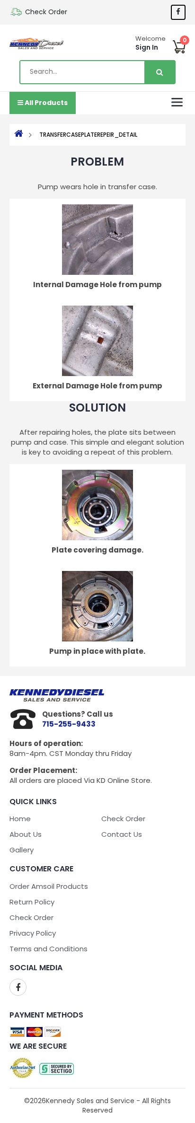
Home (20, 819)
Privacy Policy (32, 933)
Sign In (146, 47)
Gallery (21, 850)
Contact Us (121, 834)
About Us (25, 834)
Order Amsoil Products (48, 886)
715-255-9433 (69, 724)
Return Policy (31, 902)
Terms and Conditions (48, 949)
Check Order (46, 12)
